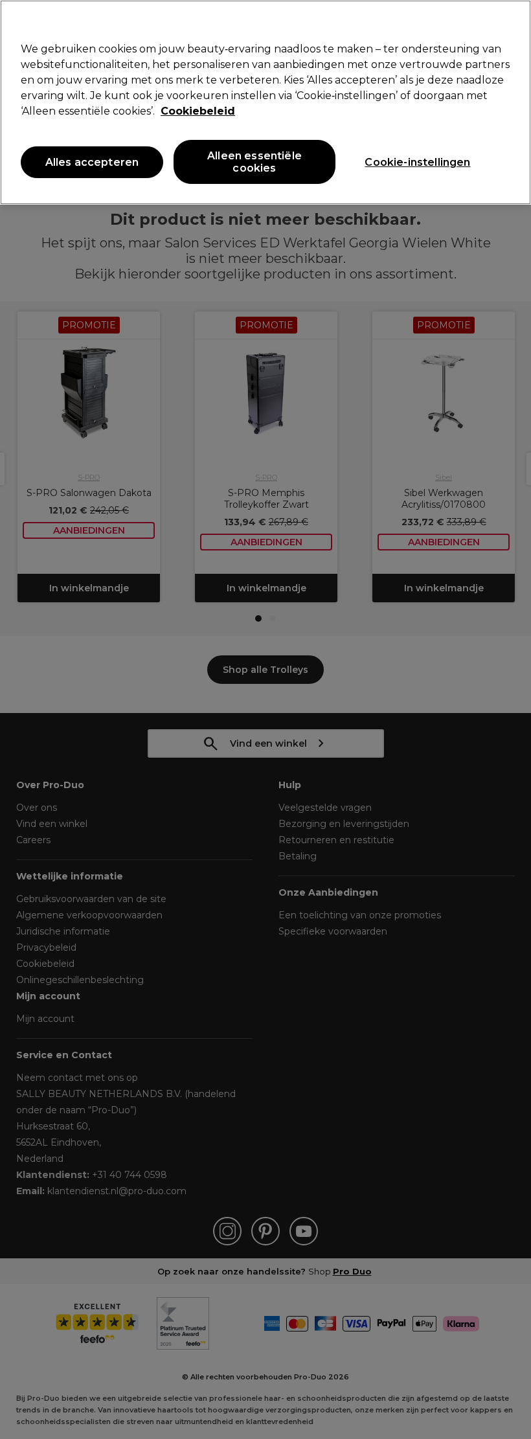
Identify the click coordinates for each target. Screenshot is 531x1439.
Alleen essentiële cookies (254, 162)
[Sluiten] (510, 20)
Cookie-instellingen (417, 162)
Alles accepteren (92, 162)
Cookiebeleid (198, 111)
